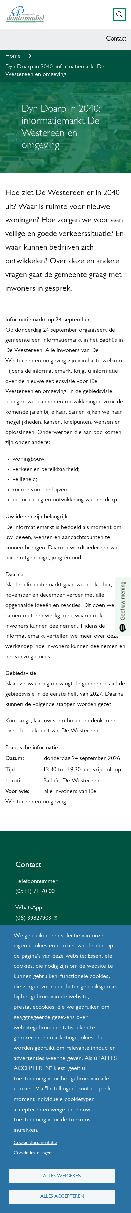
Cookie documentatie (35, 1142)
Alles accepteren (62, 1196)
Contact (116, 39)
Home (13, 56)
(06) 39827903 (34, 918)
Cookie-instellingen (32, 1153)
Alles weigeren (62, 1176)
